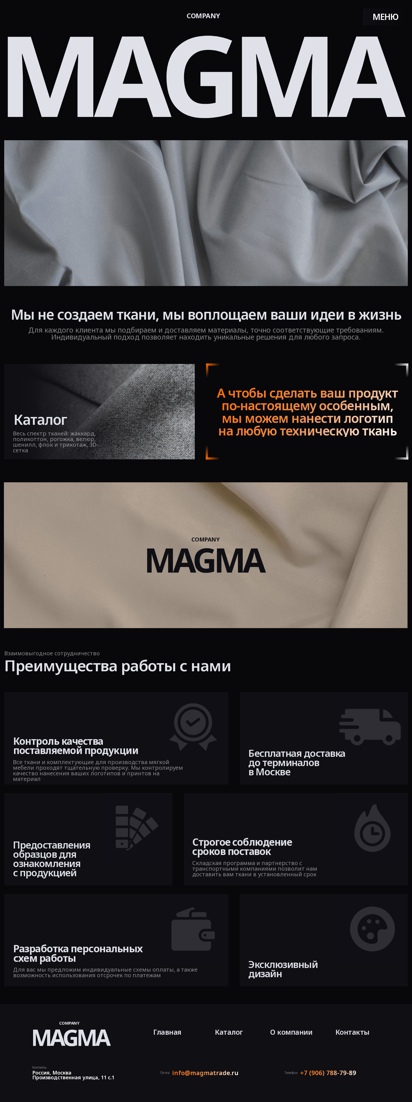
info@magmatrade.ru (205, 1072)
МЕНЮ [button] (385, 16)
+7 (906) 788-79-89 (328, 1072)
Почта (165, 1072)
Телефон (291, 1072)
